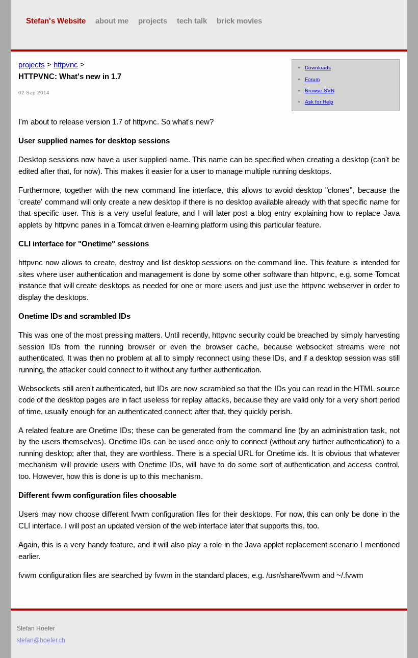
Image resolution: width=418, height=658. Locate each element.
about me (111, 20)
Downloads (318, 67)
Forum (312, 79)
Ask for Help (319, 102)
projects (152, 20)
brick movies (239, 20)
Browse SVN (319, 90)
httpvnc (66, 64)
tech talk (192, 20)
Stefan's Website (56, 20)
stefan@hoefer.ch (41, 640)
